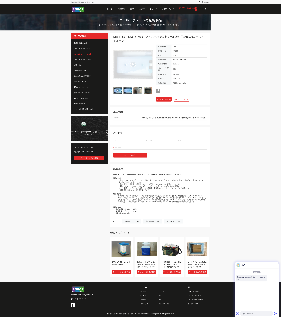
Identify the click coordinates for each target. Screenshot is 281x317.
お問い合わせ (144, 304)
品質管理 (143, 299)
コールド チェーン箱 (173, 221)
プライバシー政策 (164, 304)
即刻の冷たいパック (81, 87)
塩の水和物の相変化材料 (82, 76)
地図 (160, 299)
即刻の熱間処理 (79, 103)
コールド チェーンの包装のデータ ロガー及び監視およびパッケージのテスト (197, 264)
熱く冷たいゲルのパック (82, 92)
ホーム (101, 25)
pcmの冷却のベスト (81, 98)
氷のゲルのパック (80, 81)
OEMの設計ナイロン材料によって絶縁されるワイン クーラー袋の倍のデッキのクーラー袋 (172, 264)
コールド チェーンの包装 (113, 25)
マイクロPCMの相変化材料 (83, 109)
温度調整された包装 (152, 221)
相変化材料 (78, 65)
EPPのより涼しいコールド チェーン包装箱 (121, 263)
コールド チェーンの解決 (83, 59)
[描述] (205, 9)
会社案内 (143, 295)
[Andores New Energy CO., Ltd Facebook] (199, 2)
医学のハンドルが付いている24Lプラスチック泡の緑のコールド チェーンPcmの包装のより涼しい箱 (146, 264)
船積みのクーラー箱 (132, 221)
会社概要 (143, 291)
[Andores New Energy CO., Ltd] (78, 9)
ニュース (161, 291)
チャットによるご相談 (89, 158)
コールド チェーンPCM (82, 48)
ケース (161, 295)
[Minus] (275, 265)
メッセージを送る (130, 155)
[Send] (275, 313)
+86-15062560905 (87, 152)
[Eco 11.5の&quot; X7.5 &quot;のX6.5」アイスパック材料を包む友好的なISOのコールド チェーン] (121, 249)
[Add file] (237, 313)
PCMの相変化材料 (80, 43)
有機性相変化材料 (80, 70)
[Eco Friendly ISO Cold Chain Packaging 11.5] (133, 64)
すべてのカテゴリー (194, 304)
